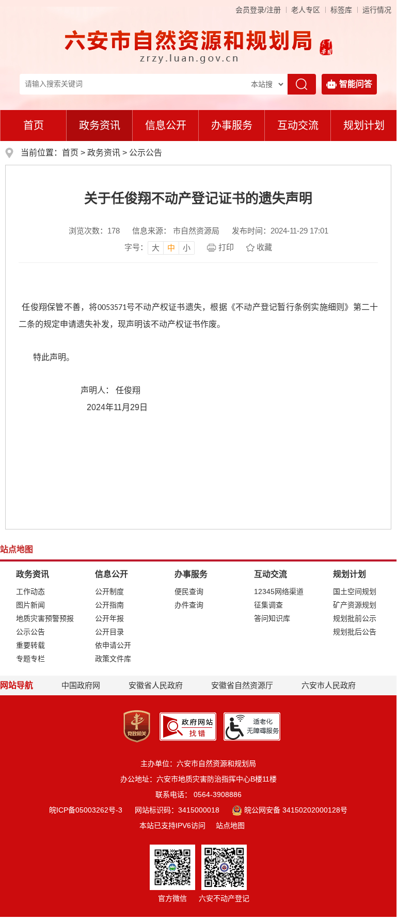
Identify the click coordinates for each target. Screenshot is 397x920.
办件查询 (188, 605)
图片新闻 (30, 605)
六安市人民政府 (328, 685)
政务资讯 (99, 125)
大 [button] (156, 247)
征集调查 (268, 605)
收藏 (264, 247)
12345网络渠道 (279, 591)
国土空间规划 (354, 591)
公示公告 (145, 152)
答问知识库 (272, 618)
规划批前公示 (354, 618)
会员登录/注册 (258, 10)
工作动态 (30, 591)
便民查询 (188, 591)
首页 (33, 125)
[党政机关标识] (136, 726)
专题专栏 (30, 658)
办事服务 (231, 125)
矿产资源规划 (354, 605)
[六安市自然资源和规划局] (189, 46)
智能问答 (355, 84)
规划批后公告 (354, 632)
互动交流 (298, 125)
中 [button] (171, 247)
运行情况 (376, 10)
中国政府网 (80, 685)
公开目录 (109, 632)
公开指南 (109, 605)
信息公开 (165, 125)
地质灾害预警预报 (45, 618)
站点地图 (230, 825)
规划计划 (364, 125)
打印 (226, 247)
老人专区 (305, 10)
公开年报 (109, 618)
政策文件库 (113, 658)
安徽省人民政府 (156, 685)
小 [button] (186, 247)
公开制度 (109, 591)
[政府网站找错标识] (188, 726)
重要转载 (30, 645)
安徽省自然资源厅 (242, 685)
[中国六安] (326, 46)
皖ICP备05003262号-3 (85, 810)
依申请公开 (113, 645)
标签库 (341, 10)
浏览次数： (94, 230)
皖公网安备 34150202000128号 (295, 810)
